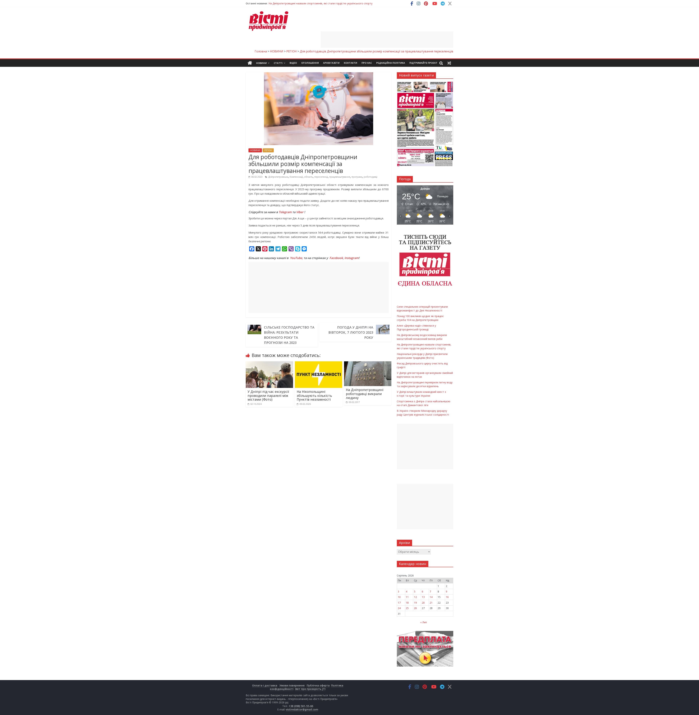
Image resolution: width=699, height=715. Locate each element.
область (308, 176)
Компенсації (296, 176)
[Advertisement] (387, 39)
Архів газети (331, 62)
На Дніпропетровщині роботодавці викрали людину (364, 394)
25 (407, 608)
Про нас (367, 62)
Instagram (351, 258)
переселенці (321, 176)
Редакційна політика (390, 62)
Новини (261, 63)
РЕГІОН (268, 150)
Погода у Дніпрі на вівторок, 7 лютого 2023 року (350, 332)
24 (399, 608)
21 (431, 602)
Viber (299, 212)
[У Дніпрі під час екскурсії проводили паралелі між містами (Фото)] (269, 364)
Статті (278, 63)
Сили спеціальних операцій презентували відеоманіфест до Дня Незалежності (317, 3)
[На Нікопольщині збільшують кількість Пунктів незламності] (318, 364)
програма (357, 176)
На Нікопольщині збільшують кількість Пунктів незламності (314, 395)
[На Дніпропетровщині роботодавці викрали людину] (367, 364)
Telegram (285, 212)
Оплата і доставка (264, 685)
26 (415, 608)
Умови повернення (292, 685)
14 (431, 597)
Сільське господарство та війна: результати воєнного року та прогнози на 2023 (289, 335)
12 (415, 597)
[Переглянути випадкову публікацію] (449, 63)
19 (415, 602)
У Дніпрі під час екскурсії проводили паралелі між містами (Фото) (268, 395)
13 (423, 597)
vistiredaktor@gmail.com (302, 709)
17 (399, 602)
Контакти (350, 62)
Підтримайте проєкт (423, 62)
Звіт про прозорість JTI (310, 689)
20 (423, 602)
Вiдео (293, 62)
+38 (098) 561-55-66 (301, 706)
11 (407, 597)
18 (407, 602)
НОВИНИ (255, 150)
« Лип (423, 622)
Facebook (336, 258)
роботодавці (370, 176)
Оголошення (310, 62)
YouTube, (296, 258)
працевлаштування (339, 176)
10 (399, 597)
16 (447, 597)
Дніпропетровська (278, 176)
